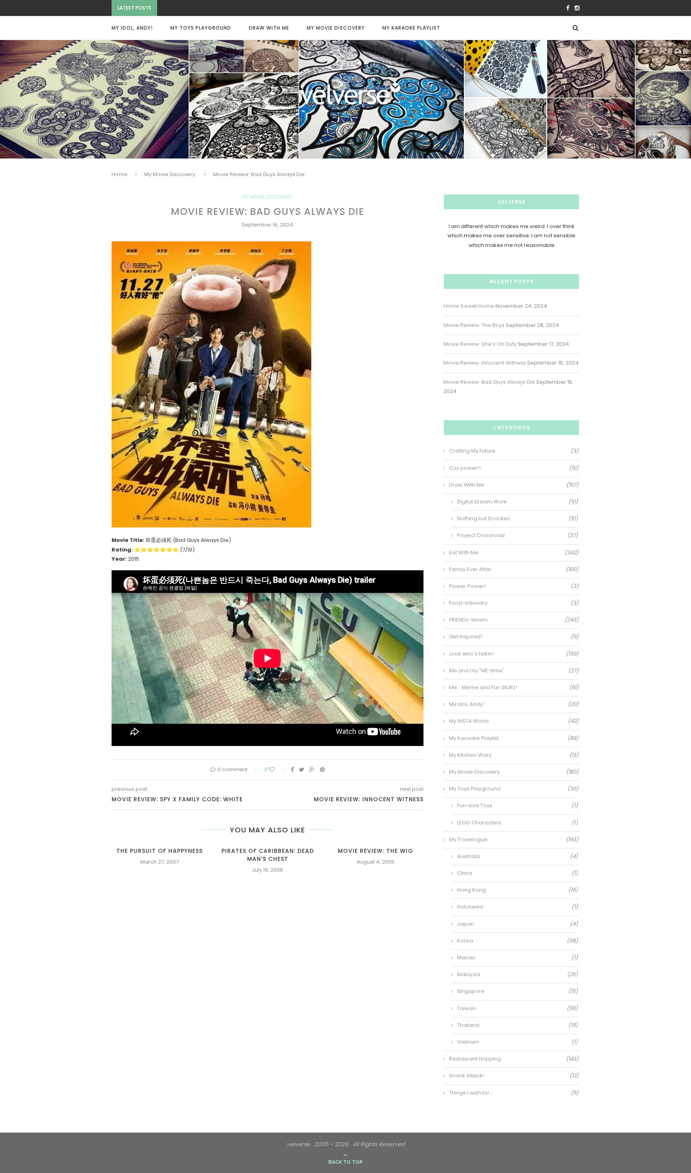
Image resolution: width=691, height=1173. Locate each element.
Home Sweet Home (468, 306)
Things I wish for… (514, 1093)
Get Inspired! (514, 636)
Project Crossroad (517, 535)
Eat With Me (514, 552)
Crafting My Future (514, 451)
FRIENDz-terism (514, 620)
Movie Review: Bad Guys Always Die (489, 382)
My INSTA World (514, 721)
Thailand (517, 1025)
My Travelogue (514, 839)
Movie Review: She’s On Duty (198, 8)
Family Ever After (514, 569)
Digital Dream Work (517, 501)
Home (120, 174)
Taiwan (517, 1008)
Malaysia (517, 974)
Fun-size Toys (517, 805)
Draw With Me (269, 27)
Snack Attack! (514, 1075)
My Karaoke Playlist (411, 27)
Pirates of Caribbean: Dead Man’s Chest (268, 855)
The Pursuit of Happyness (159, 851)
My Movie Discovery (336, 27)
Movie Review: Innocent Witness (484, 363)
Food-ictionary (514, 603)
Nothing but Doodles (517, 518)
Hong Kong (517, 890)
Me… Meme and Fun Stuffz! (514, 687)
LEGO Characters (517, 822)
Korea (517, 940)
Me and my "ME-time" (514, 670)
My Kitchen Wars (514, 755)
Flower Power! (514, 586)
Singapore (517, 991)
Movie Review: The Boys (474, 325)
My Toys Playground (200, 27)
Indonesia (517, 906)
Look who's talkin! (514, 654)
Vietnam (517, 1042)
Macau (517, 957)
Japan (517, 924)
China (517, 873)
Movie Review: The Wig (375, 851)
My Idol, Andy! (132, 27)
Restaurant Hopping (514, 1059)
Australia (517, 856)
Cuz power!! (514, 468)
